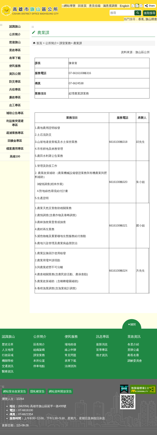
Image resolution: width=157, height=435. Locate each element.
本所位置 (39, 360)
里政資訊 (134, 336)
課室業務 (65, 43)
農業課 (77, 43)
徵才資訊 (102, 355)
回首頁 (82, 5)
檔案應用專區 (15, 148)
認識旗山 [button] (15, 26)
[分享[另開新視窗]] (150, 6)
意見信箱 (95, 5)
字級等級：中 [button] (137, 5)
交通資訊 (7, 366)
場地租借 (70, 344)
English (124, 5)
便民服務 (71, 336)
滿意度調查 (110, 5)
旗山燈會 (151, 19)
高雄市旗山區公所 (30, 10)
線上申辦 (70, 349)
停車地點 (39, 366)
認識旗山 (8, 336)
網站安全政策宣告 (14, 391)
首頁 (39, 43)
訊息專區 (102, 336)
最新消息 (102, 344)
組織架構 (39, 349)
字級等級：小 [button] (133, 5)
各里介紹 (133, 344)
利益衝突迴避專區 (15, 123)
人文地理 (7, 349)
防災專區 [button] (15, 81)
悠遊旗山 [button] (15, 42)
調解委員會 (135, 360)
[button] (137, 12)
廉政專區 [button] (15, 97)
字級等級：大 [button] (141, 5)
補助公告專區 (15, 113)
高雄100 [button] (15, 156)
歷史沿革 (7, 344)
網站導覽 (69, 5)
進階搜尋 (149, 13)
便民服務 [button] (15, 65)
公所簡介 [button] (15, 34)
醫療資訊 (7, 371)
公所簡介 (51, 43)
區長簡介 (39, 344)
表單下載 (15, 58)
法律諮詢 (70, 366)
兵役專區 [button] (15, 89)
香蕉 (141, 19)
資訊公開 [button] (15, 73)
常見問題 (70, 355)
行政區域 (7, 355)
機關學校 (7, 360)
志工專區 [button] (15, 105)
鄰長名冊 (133, 355)
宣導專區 (102, 349)
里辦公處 (133, 349)
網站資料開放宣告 (60, 391)
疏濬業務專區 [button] (15, 132)
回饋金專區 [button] (15, 140)
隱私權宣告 (37, 391)
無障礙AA (143, 389)
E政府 (124, 389)
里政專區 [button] (15, 50)
